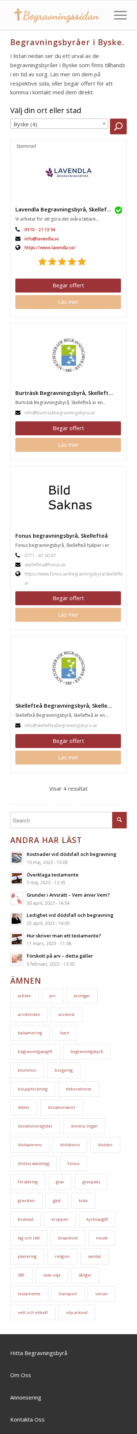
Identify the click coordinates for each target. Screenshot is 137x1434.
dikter (24, 1107)
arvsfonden (29, 1014)
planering (27, 1256)
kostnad (25, 1219)
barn (64, 1032)
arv (52, 995)
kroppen (60, 1219)
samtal (94, 1256)
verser (101, 1293)
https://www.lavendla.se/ (49, 247)
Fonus (73, 1163)
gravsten (26, 1200)
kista (83, 1200)
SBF (21, 1275)
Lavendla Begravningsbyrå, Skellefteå (65, 209)
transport (68, 1293)
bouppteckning (32, 1089)
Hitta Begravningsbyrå (38, 1353)
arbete (24, 995)
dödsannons (30, 1144)
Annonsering (25, 1397)
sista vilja (51, 1275)
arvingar (82, 995)
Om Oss (20, 1375)
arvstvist (66, 1014)
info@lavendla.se (41, 239)
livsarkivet (68, 1238)
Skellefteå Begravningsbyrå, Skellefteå (67, 705)
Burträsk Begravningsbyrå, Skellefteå (65, 392)
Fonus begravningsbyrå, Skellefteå (61, 535)
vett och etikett (33, 1312)
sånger (85, 1275)
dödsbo (105, 1144)
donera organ (84, 1126)
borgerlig (64, 1070)
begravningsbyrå (87, 1051)
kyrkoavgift (97, 1219)
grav (60, 1181)
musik (102, 1238)
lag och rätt (29, 1238)
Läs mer (68, 301)
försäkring (28, 1181)
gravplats (91, 1181)
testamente (29, 1293)
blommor (27, 1070)
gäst (57, 1200)
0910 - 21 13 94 (39, 229)
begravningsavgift (35, 1051)
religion (62, 1256)
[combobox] (59, 124)
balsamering (30, 1032)
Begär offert (68, 285)
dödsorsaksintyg (33, 1163)
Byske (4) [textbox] (25, 124)
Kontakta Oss (27, 1419)
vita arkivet (77, 1312)
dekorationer (79, 1089)
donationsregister (35, 1126)
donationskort (61, 1107)
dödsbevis (70, 1144)
